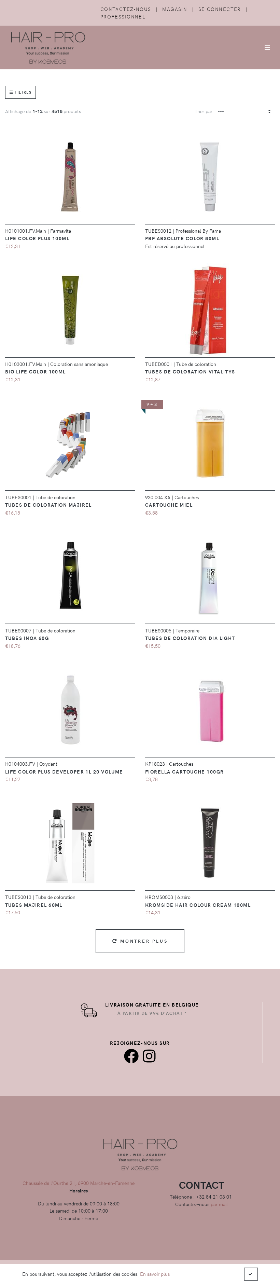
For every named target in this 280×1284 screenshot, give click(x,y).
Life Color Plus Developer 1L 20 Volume (64, 771)
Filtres (22, 92)
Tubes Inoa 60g (27, 637)
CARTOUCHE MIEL (169, 504)
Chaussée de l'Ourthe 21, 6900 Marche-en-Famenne (79, 1182)
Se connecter (219, 8)
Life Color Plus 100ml (37, 238)
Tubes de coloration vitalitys (190, 371)
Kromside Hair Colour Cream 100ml (198, 904)
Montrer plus (143, 941)
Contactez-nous (125, 8)
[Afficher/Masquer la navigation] (267, 47)
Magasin (174, 8)
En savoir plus (155, 1273)
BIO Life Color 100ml (35, 371)
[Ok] (251, 1274)
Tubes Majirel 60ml (33, 904)
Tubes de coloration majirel (48, 504)
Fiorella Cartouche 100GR (184, 771)
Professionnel (122, 16)
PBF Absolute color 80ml (182, 238)
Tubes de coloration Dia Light (190, 637)
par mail (219, 1204)
